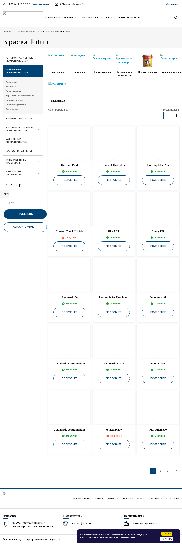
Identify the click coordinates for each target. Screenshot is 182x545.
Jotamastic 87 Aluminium (69, 363)
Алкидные (11, 86)
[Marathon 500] (158, 407)
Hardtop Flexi (69, 165)
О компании (53, 17)
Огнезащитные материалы (16, 161)
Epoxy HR (158, 231)
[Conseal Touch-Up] (113, 143)
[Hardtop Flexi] (69, 143)
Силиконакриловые (16, 104)
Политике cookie (127, 537)
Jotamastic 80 (69, 297)
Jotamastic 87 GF (113, 363)
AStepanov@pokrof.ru (145, 523)
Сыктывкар (172, 4)
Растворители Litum (19, 151)
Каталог (80, 17)
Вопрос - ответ (98, 17)
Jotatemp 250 (114, 429)
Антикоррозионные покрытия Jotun (19, 59)
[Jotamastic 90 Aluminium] (69, 407)
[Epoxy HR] (158, 209)
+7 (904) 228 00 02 (83, 523)
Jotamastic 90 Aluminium (69, 429)
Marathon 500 (158, 429)
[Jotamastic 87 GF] (113, 341)
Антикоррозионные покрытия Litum (19, 129)
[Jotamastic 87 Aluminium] (69, 341)
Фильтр (14, 185)
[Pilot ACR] (113, 209)
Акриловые (11, 82)
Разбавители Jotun (19, 118)
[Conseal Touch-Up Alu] (69, 209)
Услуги (68, 17)
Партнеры (118, 17)
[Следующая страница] (176, 471)
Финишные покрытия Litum (16, 141)
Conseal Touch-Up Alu (69, 231)
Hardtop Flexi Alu (158, 165)
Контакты (133, 17)
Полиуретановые (14, 100)
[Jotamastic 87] (158, 275)
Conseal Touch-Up (113, 165)
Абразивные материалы (14, 173)
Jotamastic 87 (158, 297)
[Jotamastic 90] (158, 341)
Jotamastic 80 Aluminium (113, 297)
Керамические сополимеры (20, 95)
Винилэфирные (13, 91)
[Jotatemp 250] (113, 407)
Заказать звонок (41, 4)
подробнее (69, 180)
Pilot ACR (114, 231)
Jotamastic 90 (158, 363)
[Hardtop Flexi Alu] (158, 143)
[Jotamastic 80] (69, 275)
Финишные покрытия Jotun (17, 71)
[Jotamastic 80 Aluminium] (113, 275)
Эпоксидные (12, 109)
